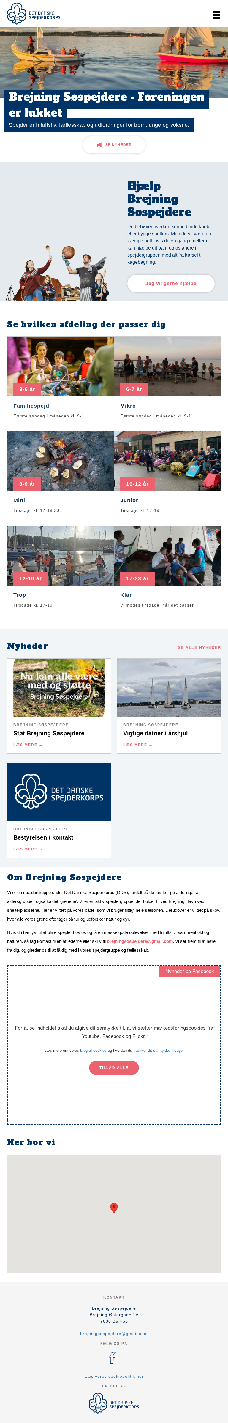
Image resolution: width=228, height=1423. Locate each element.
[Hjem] (34, 14)
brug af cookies (93, 1050)
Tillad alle (114, 1068)
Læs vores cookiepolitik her (114, 1376)
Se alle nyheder (199, 647)
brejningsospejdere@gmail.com (140, 941)
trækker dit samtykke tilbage (158, 1050)
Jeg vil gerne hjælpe (171, 283)
